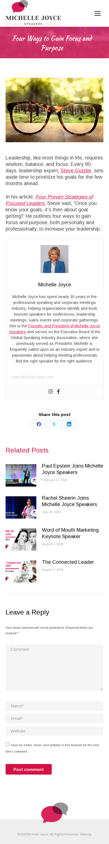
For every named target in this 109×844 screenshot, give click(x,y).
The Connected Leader (68, 562)
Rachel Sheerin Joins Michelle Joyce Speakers (69, 501)
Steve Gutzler (76, 170)
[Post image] (21, 475)
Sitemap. (86, 834)
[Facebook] (58, 392)
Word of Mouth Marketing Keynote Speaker (70, 533)
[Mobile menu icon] (97, 13)
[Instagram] (50, 392)
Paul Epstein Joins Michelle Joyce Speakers (72, 469)
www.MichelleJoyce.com (32, 377)
